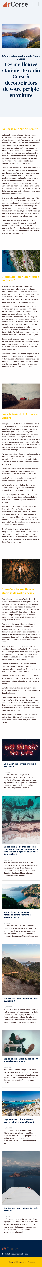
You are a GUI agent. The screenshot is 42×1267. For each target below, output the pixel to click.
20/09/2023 (21, 853)
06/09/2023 (21, 1002)
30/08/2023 (21, 1063)
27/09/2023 (21, 768)
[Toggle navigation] (36, 4)
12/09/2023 (18, 917)
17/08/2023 (21, 1212)
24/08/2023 (19, 1123)
